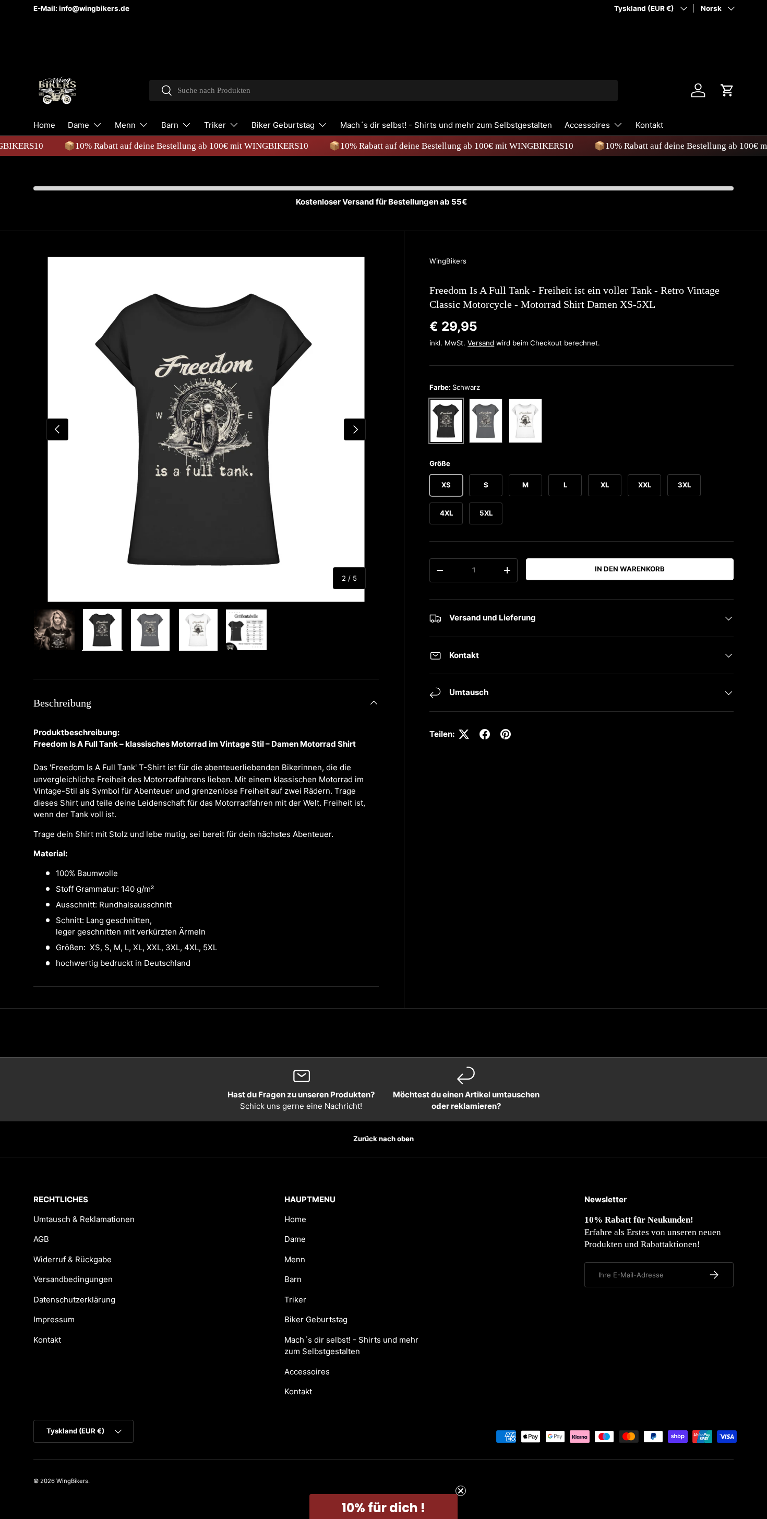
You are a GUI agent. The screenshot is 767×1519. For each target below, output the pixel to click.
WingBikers (447, 261)
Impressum (54, 1319)
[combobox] (383, 90)
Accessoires (587, 125)
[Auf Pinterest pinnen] (505, 734)
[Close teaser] (461, 1491)
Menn (125, 125)
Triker (215, 125)
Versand (481, 343)
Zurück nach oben (383, 1138)
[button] (727, 90)
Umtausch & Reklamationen (84, 1219)
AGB (41, 1239)
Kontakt (649, 125)
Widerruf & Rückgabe (72, 1259)
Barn (169, 125)
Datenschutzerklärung (74, 1300)
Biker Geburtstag (283, 125)
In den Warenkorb (630, 569)
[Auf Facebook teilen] (484, 734)
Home (44, 125)
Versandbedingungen (73, 1279)
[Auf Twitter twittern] (463, 734)
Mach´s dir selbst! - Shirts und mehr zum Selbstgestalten (446, 125)
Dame (78, 125)
